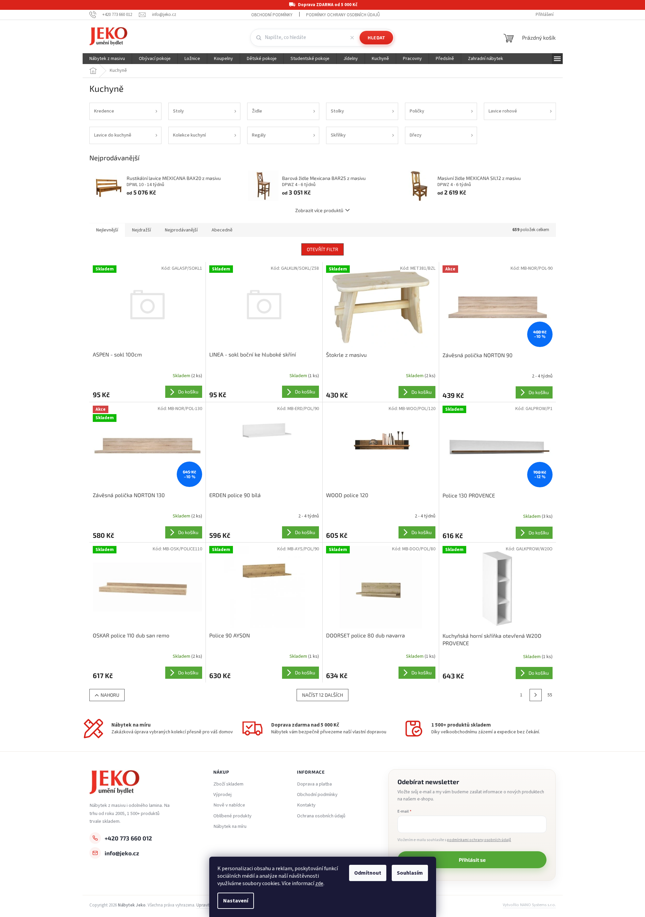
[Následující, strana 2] (536, 695)
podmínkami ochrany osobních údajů (479, 840)
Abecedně (222, 230)
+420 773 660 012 (128, 838)
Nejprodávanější (181, 230)
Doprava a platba (314, 784)
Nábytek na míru (229, 826)
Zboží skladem (228, 784)
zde (319, 883)
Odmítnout (367, 873)
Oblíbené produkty (232, 816)
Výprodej (222, 794)
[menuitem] (107, 58)
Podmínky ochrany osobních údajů (343, 15)
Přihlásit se (472, 860)
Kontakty (306, 805)
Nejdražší (141, 230)
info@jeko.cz (122, 853)
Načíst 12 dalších (322, 695)
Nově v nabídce (229, 805)
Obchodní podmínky (272, 15)
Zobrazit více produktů (319, 210)
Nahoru (110, 695)
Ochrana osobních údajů (321, 816)
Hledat (376, 37)
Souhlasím (410, 873)
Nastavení (235, 900)
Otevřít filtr (322, 249)
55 (549, 695)
